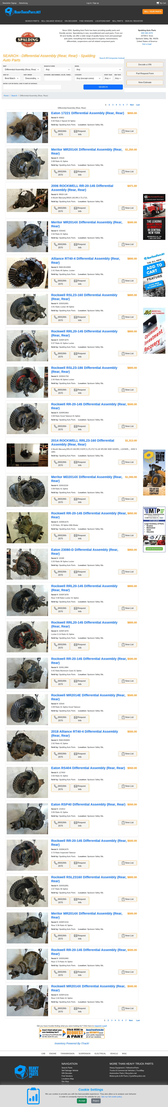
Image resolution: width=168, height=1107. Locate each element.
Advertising (23, 3)
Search (14, 96)
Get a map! (147, 44)
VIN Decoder (67, 1073)
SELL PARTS (117, 21)
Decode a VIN (144, 64)
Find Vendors (67, 1076)
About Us (65, 1084)
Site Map (65, 1081)
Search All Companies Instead (111, 58)
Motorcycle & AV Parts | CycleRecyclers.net (127, 1076)
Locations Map (68, 1079)
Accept (82, 1101)
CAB (43, 1053)
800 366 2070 (147, 33)
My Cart (163, 3)
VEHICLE (114, 1053)
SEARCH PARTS (32, 21)
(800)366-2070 (62, 133)
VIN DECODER (71, 21)
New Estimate (144, 82)
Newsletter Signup (9, 3)
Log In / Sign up (93, 3)
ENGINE (52, 1053)
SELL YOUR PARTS (152, 11)
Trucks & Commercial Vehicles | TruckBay (127, 1070)
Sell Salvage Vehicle (70, 1070)
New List (129, 131)
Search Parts (67, 1068)
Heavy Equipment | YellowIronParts (124, 1068)
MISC (124, 1053)
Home (6, 96)
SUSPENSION (84, 1053)
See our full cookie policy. (111, 1097)
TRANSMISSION (67, 1053)
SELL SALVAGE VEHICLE (51, 21)
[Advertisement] (154, 148)
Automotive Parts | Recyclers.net (123, 1073)
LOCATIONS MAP (102, 21)
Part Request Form (145, 73)
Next (132, 105)
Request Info (81, 133)
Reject (96, 1101)
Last (138, 105)
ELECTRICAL (100, 1053)
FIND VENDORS (86, 21)
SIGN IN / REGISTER (134, 21)
